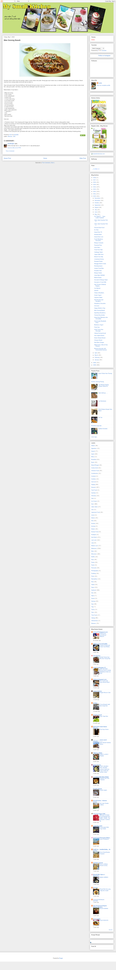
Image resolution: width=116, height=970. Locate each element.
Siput (92, 595)
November (98, 200)
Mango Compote (98, 242)
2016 (94, 182)
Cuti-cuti (93, 481)
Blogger (61, 958)
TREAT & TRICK (97, 753)
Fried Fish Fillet (98, 249)
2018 (94, 177)
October (97, 202)
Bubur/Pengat (95, 465)
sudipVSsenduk (97, 826)
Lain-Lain (94, 540)
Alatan (93, 445)
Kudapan (93, 534)
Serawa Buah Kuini (99, 227)
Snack (93, 598)
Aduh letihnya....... (103, 393)
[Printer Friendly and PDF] (82, 135)
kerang (93, 526)
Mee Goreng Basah (99, 310)
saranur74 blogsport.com (100, 632)
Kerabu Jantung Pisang (97, 381)
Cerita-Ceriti (94, 468)
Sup (92, 604)
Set (92, 592)
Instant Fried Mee (99, 268)
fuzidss (95, 703)
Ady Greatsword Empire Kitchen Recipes (100, 906)
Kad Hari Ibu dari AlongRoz (98, 300)
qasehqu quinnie (98, 862)
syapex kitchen (97, 691)
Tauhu (93, 609)
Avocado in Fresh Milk (100, 282)
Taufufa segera (103, 790)
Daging (93, 484)
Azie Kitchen (96, 655)
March (96, 355)
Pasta (93, 562)
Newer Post (7, 158)
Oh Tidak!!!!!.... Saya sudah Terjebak (99, 217)
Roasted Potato (98, 261)
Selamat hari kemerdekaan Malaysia (103, 635)
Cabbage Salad (98, 252)
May (96, 214)
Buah (92, 462)
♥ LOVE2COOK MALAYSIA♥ (101, 777)
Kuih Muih (94, 537)
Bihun (93, 456)
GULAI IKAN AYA (104, 920)
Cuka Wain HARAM (99, 275)
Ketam (93, 529)
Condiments (94, 473)
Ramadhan (94, 579)
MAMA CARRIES (104, 877)
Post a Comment (10, 151)
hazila (100, 83)
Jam (92, 509)
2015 (94, 184)
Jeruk (93, 515)
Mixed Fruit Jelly (98, 256)
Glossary (93, 495)
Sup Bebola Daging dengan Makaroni (103, 385)
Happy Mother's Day (99, 308)
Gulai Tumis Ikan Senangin (98, 330)
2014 (94, 187)
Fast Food (94, 490)
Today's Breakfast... (99, 292)
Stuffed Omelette (102, 428)
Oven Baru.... (97, 247)
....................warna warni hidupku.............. (100, 740)
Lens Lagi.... (94, 437)
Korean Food (95, 531)
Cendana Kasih (97, 715)
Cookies (93, 479)
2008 (94, 365)
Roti (92, 581)
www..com (96, 168)
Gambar (93, 493)
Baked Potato (97, 277)
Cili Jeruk (96, 305)
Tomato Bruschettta (99, 315)
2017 (94, 180)
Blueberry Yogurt (98, 324)
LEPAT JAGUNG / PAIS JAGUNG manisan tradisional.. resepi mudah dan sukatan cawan (105, 769)
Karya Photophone (104, 839)
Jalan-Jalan (94, 506)
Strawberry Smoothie (100, 303)
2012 (94, 191)
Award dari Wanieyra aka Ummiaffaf (101, 318)
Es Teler (96, 229)
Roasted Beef (98, 234)
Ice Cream (94, 501)
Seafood (93, 590)
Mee (14, 136)
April (96, 352)
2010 (94, 196)
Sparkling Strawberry (99, 312)
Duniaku (95, 887)
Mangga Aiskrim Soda (100, 263)
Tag (92, 606)
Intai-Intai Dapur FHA (99, 813)
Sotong (93, 601)
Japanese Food (95, 512)
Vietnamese (94, 620)
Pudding (93, 573)
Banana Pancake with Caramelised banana (100, 349)
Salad (93, 584)
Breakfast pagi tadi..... (97, 425)
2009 (94, 362)
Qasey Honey (97, 765)
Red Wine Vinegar (99, 342)
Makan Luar (94, 545)
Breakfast (94, 459)
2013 (94, 189)
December (98, 198)
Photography (95, 570)
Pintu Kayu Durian (104, 729)
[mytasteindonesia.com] (98, 153)
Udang (93, 618)
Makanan (10, 136)
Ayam (93, 454)
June (96, 212)
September (98, 205)
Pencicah (94, 567)
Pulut (92, 576)
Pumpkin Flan (98, 270)
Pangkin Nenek (97, 788)
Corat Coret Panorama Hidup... (102, 837)
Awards (96, 290)
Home (45, 158)
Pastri (93, 565)
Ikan (92, 504)
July (96, 209)
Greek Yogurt (97, 295)
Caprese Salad (98, 297)
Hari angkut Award (99, 335)
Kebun (93, 518)
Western (93, 623)
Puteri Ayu (97, 327)
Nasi (92, 559)
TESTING (95, 901)
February (97, 357)
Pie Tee (100, 417)
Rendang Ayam (98, 266)
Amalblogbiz (11, 143)
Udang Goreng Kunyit (100, 333)
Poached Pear (98, 245)
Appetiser (94, 448)
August (97, 207)
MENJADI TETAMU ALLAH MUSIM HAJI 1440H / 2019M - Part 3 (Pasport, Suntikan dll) (105, 818)
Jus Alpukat (97, 288)
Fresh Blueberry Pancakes (98, 239)
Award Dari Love (98, 236)
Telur (92, 612)
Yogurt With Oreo (99, 254)
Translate (103, 50)
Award (93, 451)
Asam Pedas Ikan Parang (105, 373)
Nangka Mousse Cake (105, 692)
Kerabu (93, 523)
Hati (92, 498)
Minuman (94, 554)
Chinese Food (95, 470)
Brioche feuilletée (104, 908)
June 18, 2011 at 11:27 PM (14, 147)
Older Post (82, 158)
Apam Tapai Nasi (104, 716)
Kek (92, 520)
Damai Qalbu (96, 919)
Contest (93, 476)
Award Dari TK (98, 232)
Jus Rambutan (102, 401)
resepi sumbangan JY (99, 667)
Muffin (93, 556)
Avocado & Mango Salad (101, 279)
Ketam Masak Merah (99, 337)
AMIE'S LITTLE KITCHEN (100, 644)
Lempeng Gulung (99, 259)
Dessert (93, 487)
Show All (110, 929)
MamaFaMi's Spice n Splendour (99, 875)
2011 (94, 193)
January (97, 359)
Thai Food (94, 615)
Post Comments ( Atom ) (48, 162)
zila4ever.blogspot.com (99, 679)
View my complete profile (103, 85)
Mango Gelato (98, 273)
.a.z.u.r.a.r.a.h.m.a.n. (98, 899)
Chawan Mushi (98, 340)
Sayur (93, 587)
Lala (92, 542)
